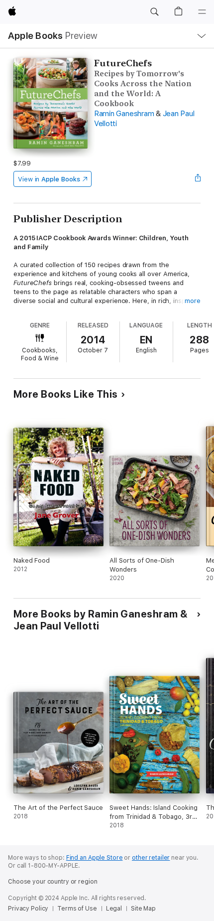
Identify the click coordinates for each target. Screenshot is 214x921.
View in (49, 179)
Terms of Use (77, 908)
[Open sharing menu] (197, 178)
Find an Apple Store (94, 857)
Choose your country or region (53, 881)
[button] (154, 12)
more (193, 301)
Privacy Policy (28, 908)
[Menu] (202, 12)
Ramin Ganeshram (124, 113)
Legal (114, 908)
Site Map (143, 908)
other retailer (151, 857)
